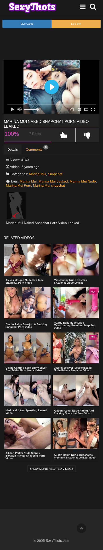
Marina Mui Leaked (53, 181)
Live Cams (27, 23)
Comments (36, 148)
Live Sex (76, 23)
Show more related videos (51, 468)
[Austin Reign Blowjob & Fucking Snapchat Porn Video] (27, 303)
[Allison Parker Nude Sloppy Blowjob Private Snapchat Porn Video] (27, 433)
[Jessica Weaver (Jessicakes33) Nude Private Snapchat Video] (76, 348)
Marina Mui (37, 174)
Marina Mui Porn (18, 185)
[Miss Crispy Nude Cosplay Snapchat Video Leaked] (76, 259)
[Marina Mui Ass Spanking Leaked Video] (27, 390)
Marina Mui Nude (83, 181)
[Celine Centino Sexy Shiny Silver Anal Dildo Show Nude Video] (27, 348)
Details (12, 149)
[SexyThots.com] (32, 7)
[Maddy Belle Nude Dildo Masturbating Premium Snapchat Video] (76, 302)
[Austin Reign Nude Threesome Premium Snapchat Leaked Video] (76, 434)
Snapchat (55, 174)
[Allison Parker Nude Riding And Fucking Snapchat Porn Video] (76, 390)
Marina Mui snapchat (49, 185)
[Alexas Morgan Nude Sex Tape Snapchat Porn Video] (27, 260)
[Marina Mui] (16, 205)
